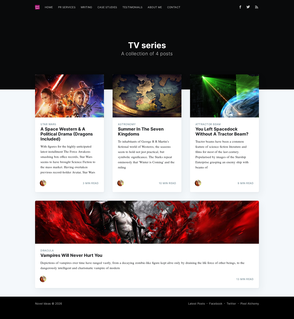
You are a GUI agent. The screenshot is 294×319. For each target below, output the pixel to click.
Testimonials (132, 7)
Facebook (215, 303)
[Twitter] (249, 7)
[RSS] (256, 6)
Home (49, 7)
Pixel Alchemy (249, 303)
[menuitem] (49, 7)
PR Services (67, 7)
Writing (86, 7)
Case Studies (107, 7)
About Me (155, 7)
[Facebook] (240, 7)
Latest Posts (196, 303)
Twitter (231, 303)
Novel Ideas (43, 303)
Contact (174, 7)
